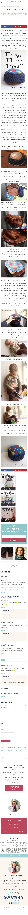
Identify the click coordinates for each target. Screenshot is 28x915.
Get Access (14, 540)
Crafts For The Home (10, 6)
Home (2, 6)
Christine (4, 621)
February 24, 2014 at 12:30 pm (7, 645)
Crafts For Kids (15, 562)
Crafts (5, 6)
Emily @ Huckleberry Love (9, 596)
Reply (3, 592)
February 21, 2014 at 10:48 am (7, 577)
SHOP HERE (14, 17)
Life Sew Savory (14, 2)
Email (2, 729)
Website (2, 735)
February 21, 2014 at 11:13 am (7, 597)
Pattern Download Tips (14, 832)
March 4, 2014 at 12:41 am (7, 677)
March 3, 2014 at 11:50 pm (6, 665)
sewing (19, 566)
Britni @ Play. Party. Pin (8, 644)
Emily (17, 12)
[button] (25, 51)
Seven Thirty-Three (17, 38)
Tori (2, 664)
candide (3, 688)
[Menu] (1, 2)
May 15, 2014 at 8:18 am (6, 690)
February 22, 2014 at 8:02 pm (7, 622)
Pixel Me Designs (19, 909)
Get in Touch (14, 824)
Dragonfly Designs (15, 35)
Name (2, 723)
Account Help (14, 828)
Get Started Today (14, 788)
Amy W (3, 576)
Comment (3, 710)
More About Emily (14, 820)
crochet (15, 566)
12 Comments (21, 12)
